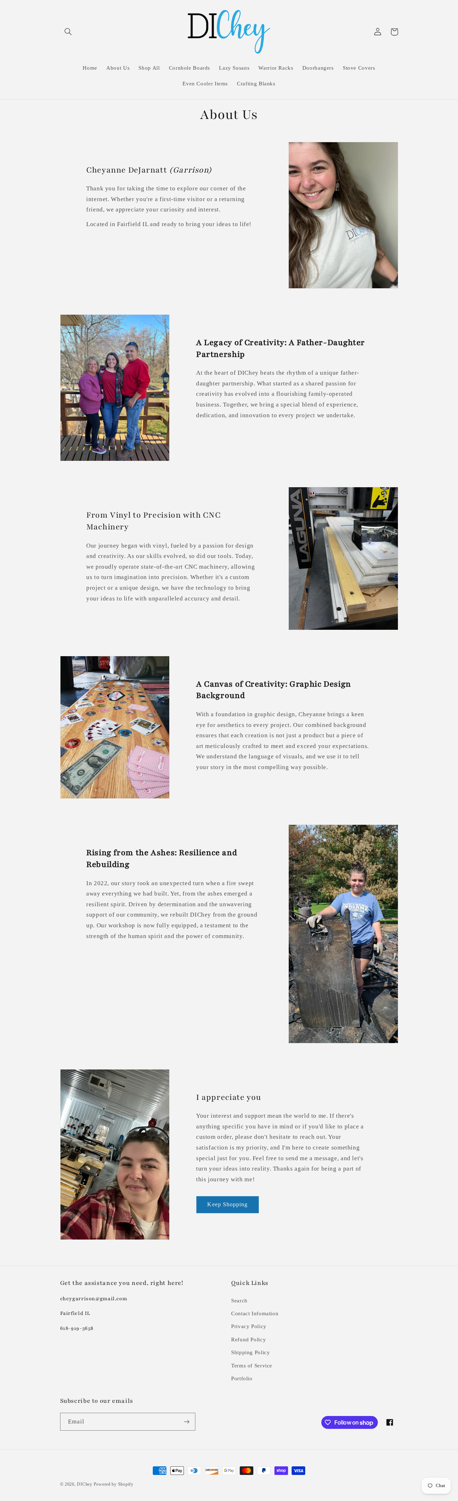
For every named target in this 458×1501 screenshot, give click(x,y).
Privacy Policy (249, 1326)
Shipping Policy (250, 1352)
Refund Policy (248, 1339)
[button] (68, 32)
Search (239, 1300)
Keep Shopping (227, 1204)
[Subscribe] (186, 1421)
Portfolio (242, 1378)
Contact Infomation (254, 1313)
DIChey (84, 1484)
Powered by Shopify (113, 1484)
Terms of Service (251, 1365)
